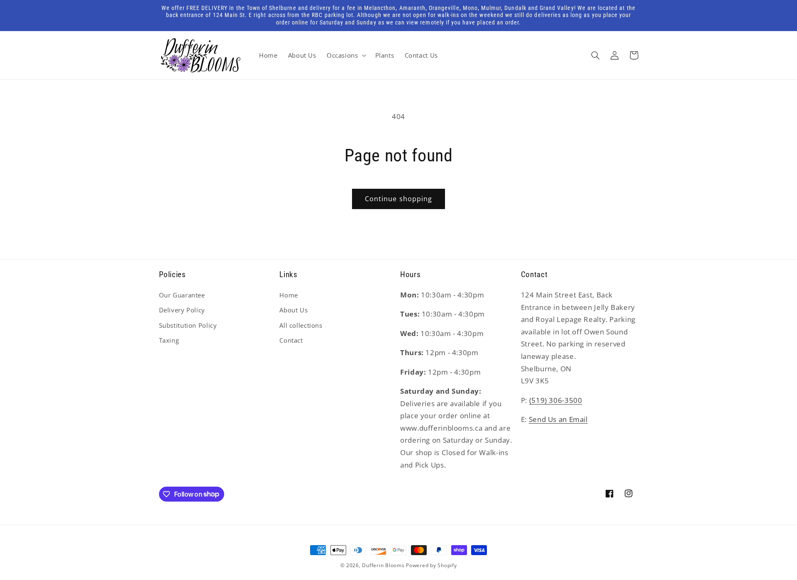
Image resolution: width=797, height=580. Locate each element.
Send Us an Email (558, 419)
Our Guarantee (182, 295)
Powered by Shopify (431, 565)
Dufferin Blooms (383, 565)
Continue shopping (398, 198)
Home (288, 295)
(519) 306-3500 (555, 400)
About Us (293, 310)
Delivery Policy (182, 310)
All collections (300, 325)
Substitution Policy (188, 325)
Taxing (169, 340)
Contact (291, 340)
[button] (345, 55)
